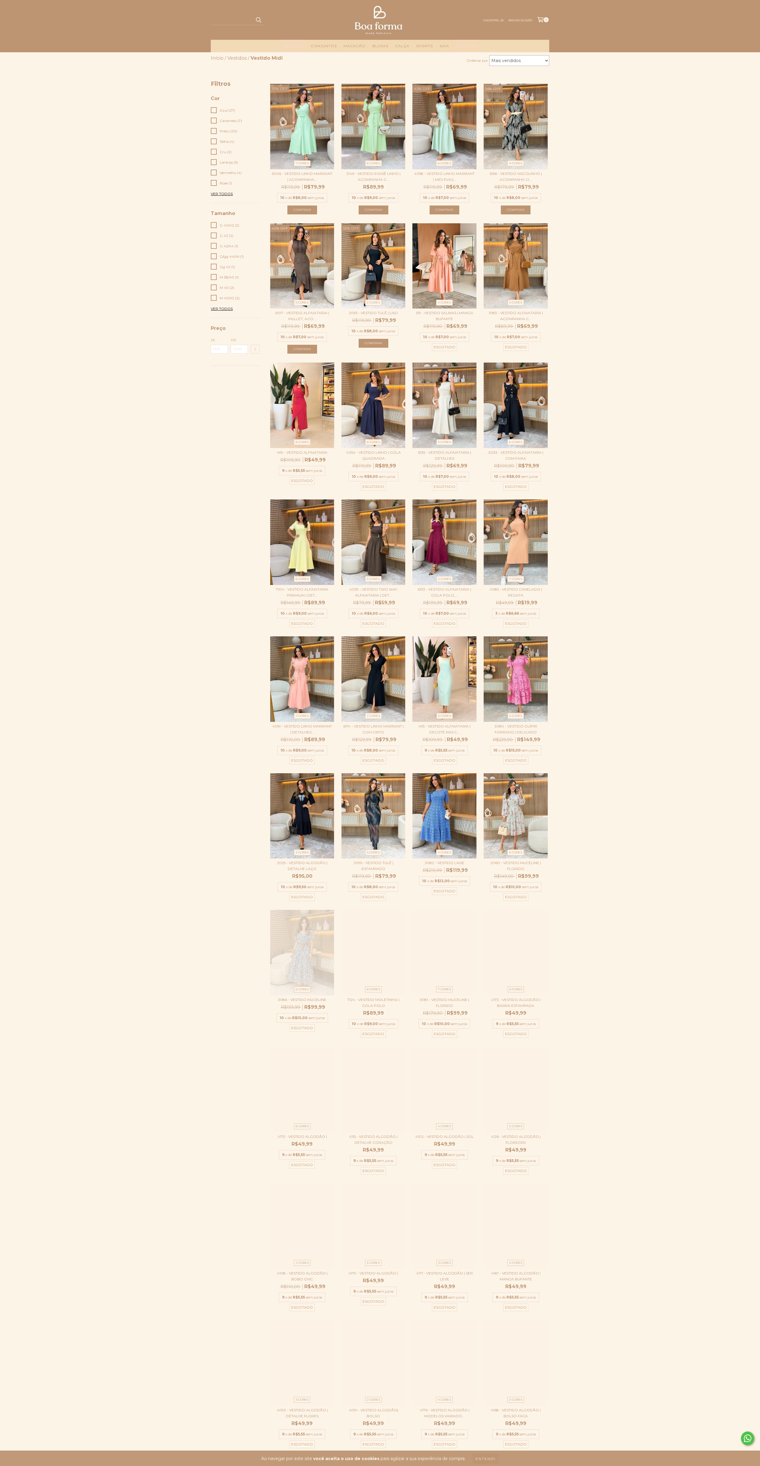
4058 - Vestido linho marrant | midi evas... (444, 176)
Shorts (424, 46)
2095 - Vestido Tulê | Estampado (373, 866)
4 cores (515, 163)
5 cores (302, 302)
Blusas (380, 46)
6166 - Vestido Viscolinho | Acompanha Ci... (516, 176)
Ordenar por (477, 60)
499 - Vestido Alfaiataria (302, 452)
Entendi (486, 1458)
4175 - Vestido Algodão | (302, 1136)
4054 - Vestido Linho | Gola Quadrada (373, 455)
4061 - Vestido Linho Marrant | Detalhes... (302, 729)
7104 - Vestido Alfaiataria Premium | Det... (302, 592)
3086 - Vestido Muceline (302, 999)
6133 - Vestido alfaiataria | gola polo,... (444, 592)
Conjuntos (324, 46)
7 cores (302, 163)
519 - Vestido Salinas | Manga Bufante (444, 316)
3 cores (444, 1263)
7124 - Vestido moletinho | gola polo (373, 1002)
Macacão (354, 46)
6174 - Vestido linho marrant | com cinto (373, 729)
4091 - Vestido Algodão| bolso (373, 1413)
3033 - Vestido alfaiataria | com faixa (515, 455)
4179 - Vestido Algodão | (373, 1273)
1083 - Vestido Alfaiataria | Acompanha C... (516, 316)
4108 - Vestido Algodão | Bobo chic (302, 1276)
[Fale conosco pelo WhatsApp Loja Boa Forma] (747, 1438)
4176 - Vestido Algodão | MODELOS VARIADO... (444, 1413)
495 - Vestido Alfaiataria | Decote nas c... (444, 729)
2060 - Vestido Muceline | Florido (515, 866)
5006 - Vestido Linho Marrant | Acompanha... (302, 176)
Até (233, 340)
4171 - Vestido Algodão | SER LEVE (444, 1276)
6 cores (373, 163)
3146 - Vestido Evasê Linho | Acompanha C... (373, 176)
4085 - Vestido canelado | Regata (516, 592)
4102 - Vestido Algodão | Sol (444, 1136)
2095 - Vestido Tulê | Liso (373, 313)
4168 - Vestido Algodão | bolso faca (516, 1413)
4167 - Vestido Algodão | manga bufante (516, 1276)
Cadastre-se (493, 20)
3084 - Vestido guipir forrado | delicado (516, 729)
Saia (444, 46)
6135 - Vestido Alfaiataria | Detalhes (444, 455)
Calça (402, 46)
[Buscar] (258, 20)
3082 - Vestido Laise (444, 863)
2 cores (373, 302)
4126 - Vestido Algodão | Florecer (516, 1139)
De (213, 340)
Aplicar (255, 349)
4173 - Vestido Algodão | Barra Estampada (516, 1002)
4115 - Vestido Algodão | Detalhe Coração (373, 1139)
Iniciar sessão (520, 20)
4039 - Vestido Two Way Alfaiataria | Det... (373, 592)
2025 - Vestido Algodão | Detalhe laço (302, 866)
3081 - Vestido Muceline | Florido (444, 1002)
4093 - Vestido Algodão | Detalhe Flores (302, 1413)
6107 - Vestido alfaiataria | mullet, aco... (302, 316)
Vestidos (294, 46)
